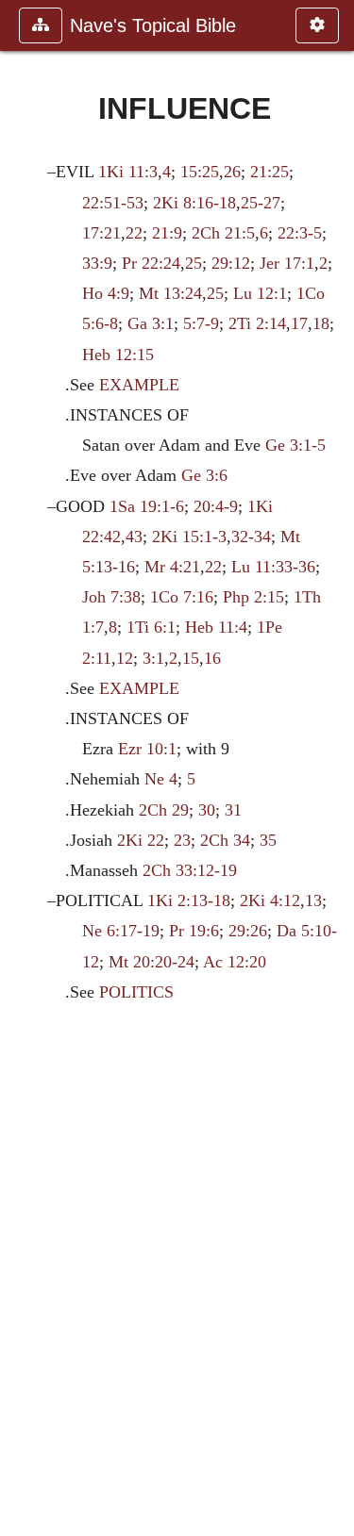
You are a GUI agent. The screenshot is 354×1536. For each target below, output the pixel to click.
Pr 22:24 (151, 263)
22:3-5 (300, 232)
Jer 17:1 (287, 263)
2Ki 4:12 (270, 900)
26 (232, 171)
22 (134, 232)
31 (233, 810)
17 (299, 323)
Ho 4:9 (105, 293)
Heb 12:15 (118, 354)
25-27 (260, 202)
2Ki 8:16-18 (194, 202)
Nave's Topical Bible (153, 25)
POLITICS (136, 992)
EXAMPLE (139, 384)
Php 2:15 (253, 596)
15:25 (199, 171)
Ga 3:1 (150, 323)
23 (182, 840)
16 (212, 658)
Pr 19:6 (194, 930)
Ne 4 (160, 778)
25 (193, 263)
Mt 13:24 (170, 293)
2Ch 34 (225, 840)
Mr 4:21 (172, 566)
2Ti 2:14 (257, 323)
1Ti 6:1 (151, 627)
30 (206, 810)
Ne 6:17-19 (121, 930)
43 (134, 536)
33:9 (97, 263)
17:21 (101, 232)
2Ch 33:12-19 (190, 870)
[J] (332, 768)
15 (190, 658)
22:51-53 (112, 202)
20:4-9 (216, 506)
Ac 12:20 (234, 961)
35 (268, 840)
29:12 (230, 263)
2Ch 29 (164, 810)
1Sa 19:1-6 (147, 506)
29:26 (247, 930)
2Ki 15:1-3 (189, 536)
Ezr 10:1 (147, 748)
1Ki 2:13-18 (188, 900)
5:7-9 (201, 323)
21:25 (269, 171)
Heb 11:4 (216, 627)
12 (124, 658)
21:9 (167, 232)
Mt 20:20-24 (151, 961)
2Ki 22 (140, 840)
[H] (21, 768)
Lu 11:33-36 (273, 566)
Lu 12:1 (260, 293)
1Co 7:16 (181, 596)
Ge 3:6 (204, 475)
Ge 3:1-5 (295, 445)
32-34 (251, 536)
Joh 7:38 (111, 596)
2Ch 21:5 (223, 232)
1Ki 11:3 (128, 171)
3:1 (153, 658)
